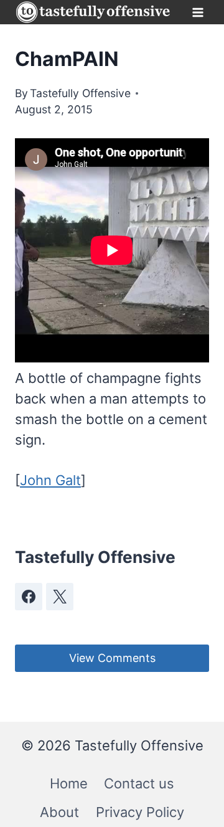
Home (69, 783)
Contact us (139, 783)
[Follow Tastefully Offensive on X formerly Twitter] (59, 596)
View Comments (112, 657)
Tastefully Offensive (80, 93)
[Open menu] (197, 12)
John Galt (50, 480)
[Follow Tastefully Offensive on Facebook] (28, 596)
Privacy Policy (140, 812)
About (59, 812)
